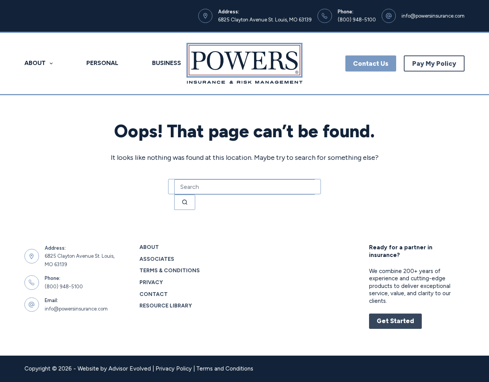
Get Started (395, 321)
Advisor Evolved (129, 368)
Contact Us (371, 63)
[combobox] (244, 187)
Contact (153, 294)
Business (166, 63)
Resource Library (165, 305)
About (34, 63)
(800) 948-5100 (357, 20)
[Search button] (184, 202)
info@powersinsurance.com (433, 16)
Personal (102, 63)
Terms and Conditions (224, 368)
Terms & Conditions (169, 270)
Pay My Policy (434, 63)
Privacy (151, 282)
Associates (156, 259)
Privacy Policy (173, 368)
